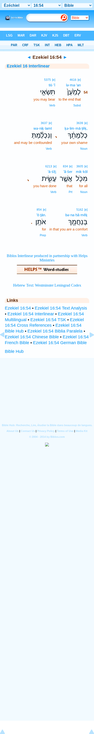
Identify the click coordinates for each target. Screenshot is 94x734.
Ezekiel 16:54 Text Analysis (61, 308)
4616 (73, 80)
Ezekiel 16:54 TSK (48, 319)
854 (39, 209)
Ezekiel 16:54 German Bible (60, 342)
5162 (79, 209)
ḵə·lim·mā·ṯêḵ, (76, 128)
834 (65, 166)
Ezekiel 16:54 (18, 308)
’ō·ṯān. (41, 215)
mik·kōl (81, 172)
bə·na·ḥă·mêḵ (76, 215)
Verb (52, 105)
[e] (79, 80)
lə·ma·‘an (73, 85)
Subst (77, 105)
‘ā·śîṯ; (52, 172)
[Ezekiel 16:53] (6, 345)
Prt (70, 192)
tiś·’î (52, 85)
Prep (43, 235)
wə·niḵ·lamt (43, 128)
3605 (79, 166)
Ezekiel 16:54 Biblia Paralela (54, 331)
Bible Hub (14, 351)
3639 (79, 123)
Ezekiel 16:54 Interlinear (30, 313)
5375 (47, 80)
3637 (44, 123)
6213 (48, 166)
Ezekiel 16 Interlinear (28, 66)
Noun (83, 148)
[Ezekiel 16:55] (88, 345)
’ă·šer (67, 172)
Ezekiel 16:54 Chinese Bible (32, 336)
